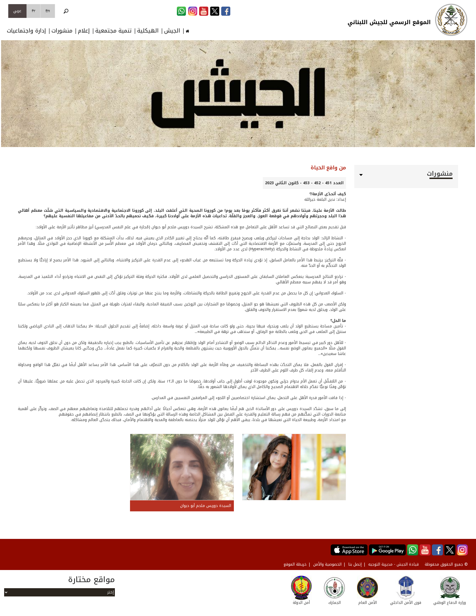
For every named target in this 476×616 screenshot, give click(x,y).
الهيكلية (148, 31)
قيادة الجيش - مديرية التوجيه (393, 564)
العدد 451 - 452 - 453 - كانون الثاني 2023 (304, 183)
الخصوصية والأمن (327, 564)
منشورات (62, 31)
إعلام (84, 31)
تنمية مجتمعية (113, 31)
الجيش (172, 31)
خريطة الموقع (295, 564)
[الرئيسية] (451, 19)
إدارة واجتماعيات (26, 31)
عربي (17, 11)
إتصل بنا (355, 564)
